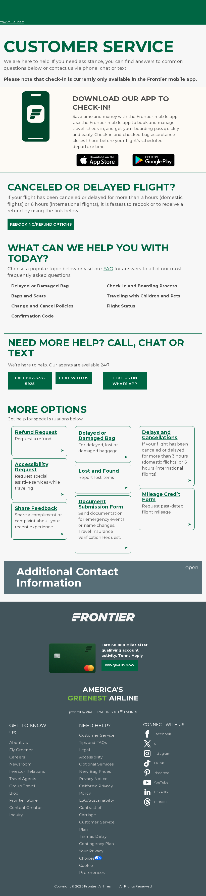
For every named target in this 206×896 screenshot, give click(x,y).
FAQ (108, 269)
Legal (84, 749)
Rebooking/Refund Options (41, 224)
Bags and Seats (28, 296)
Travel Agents (22, 778)
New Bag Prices (95, 771)
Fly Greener (21, 749)
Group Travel (22, 786)
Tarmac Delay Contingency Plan (96, 840)
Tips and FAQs (93, 742)
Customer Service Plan (97, 826)
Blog (14, 793)
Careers (17, 757)
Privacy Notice (93, 778)
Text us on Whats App (125, 380)
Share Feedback (36, 508)
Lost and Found (98, 471)
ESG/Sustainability (96, 800)
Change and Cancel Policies (42, 306)
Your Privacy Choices (91, 855)
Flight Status (121, 306)
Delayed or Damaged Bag (40, 286)
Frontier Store (23, 800)
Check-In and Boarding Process (142, 286)
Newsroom (20, 764)
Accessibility (90, 757)
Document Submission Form (100, 504)
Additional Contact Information (67, 577)
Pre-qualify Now (119, 665)
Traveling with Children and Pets (143, 296)
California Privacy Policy (96, 790)
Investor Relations (27, 771)
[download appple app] (97, 165)
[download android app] (153, 165)
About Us (18, 742)
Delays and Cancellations (159, 434)
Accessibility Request (31, 467)
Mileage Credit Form (161, 496)
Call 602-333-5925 (30, 380)
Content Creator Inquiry (25, 811)
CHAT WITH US (73, 377)
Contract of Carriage (90, 811)
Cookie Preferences (92, 869)
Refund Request (36, 432)
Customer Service (97, 735)
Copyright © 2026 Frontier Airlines (82, 886)
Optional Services (96, 764)
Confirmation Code (32, 316)
